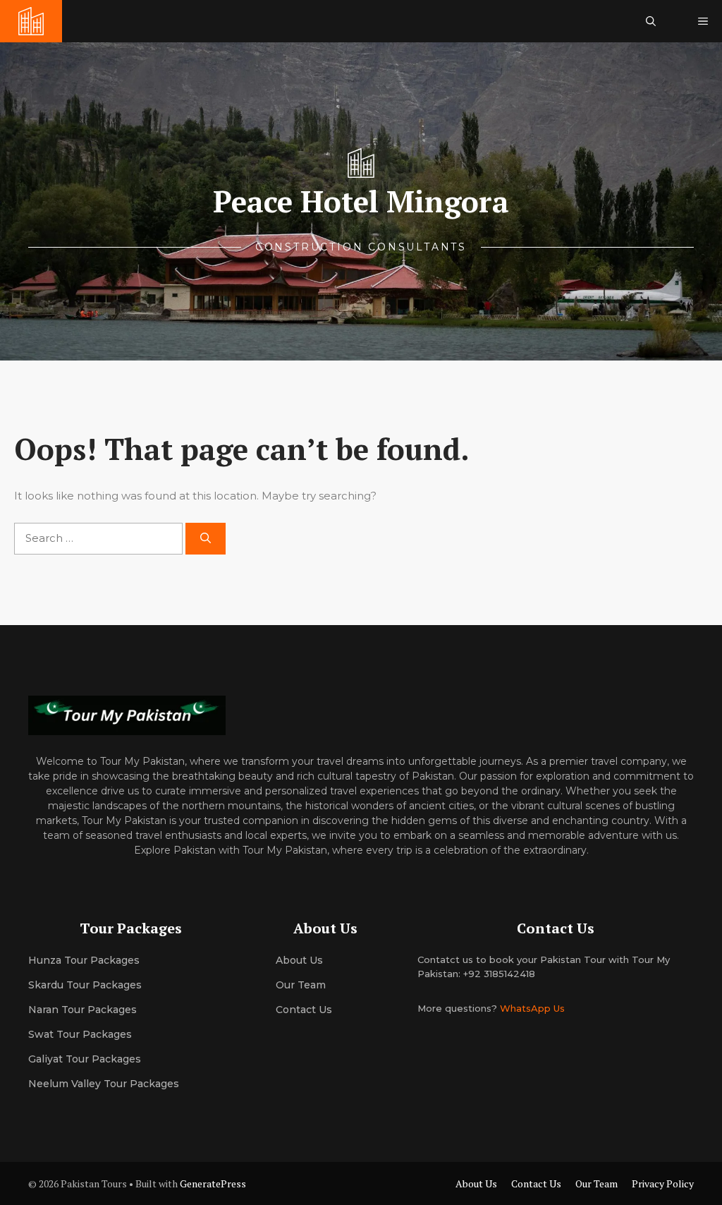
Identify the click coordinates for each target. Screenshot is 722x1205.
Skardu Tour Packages (85, 985)
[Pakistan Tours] (31, 21)
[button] (651, 21)
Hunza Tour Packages (84, 960)
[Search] (205, 539)
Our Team (596, 1183)
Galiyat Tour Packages (84, 1059)
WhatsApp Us (532, 1008)
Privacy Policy (663, 1183)
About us (299, 960)
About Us (476, 1183)
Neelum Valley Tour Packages (103, 1083)
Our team (301, 985)
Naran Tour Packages (82, 1009)
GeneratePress (213, 1183)
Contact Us (304, 1009)
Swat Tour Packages (80, 1034)
